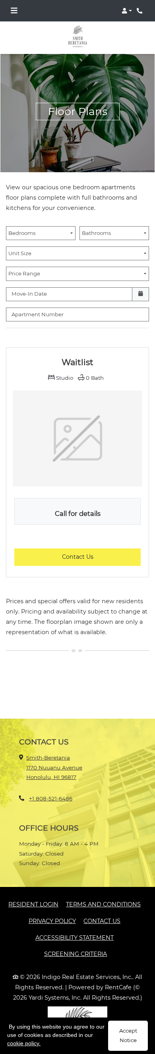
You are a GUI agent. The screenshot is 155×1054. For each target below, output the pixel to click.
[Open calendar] (140, 294)
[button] (127, 10)
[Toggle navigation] (13, 10)
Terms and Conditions (103, 904)
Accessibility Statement (74, 937)
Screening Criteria (75, 954)
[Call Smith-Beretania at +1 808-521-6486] (140, 10)
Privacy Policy (52, 921)
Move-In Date (29, 293)
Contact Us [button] (101, 556)
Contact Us (101, 921)
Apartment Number (38, 314)
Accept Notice (128, 1035)
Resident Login (33, 904)
